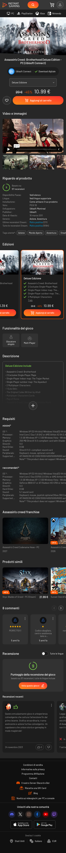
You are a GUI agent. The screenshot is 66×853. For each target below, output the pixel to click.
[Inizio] (11, 5)
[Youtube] (45, 814)
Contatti (33, 778)
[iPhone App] (21, 824)
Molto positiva (36, 222)
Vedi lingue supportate (40, 198)
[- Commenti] (54, 608)
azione (21, 232)
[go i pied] (8, 707)
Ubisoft (33, 212)
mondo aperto (35, 232)
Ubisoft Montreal (38, 208)
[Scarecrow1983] (15, 620)
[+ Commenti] (60, 608)
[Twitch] (54, 814)
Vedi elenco (35, 195)
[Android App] (45, 824)
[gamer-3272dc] (43, 620)
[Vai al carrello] (52, 5)
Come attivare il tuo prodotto (44, 201)
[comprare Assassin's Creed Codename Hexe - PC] (25, 531)
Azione (33, 218)
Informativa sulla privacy (33, 769)
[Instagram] (28, 814)
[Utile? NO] (49, 747)
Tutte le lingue (56, 653)
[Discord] (11, 814)
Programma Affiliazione (33, 773)
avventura (51, 232)
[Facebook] (37, 814)
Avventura (42, 218)
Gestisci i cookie (33, 835)
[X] (20, 814)
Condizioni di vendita (33, 765)
